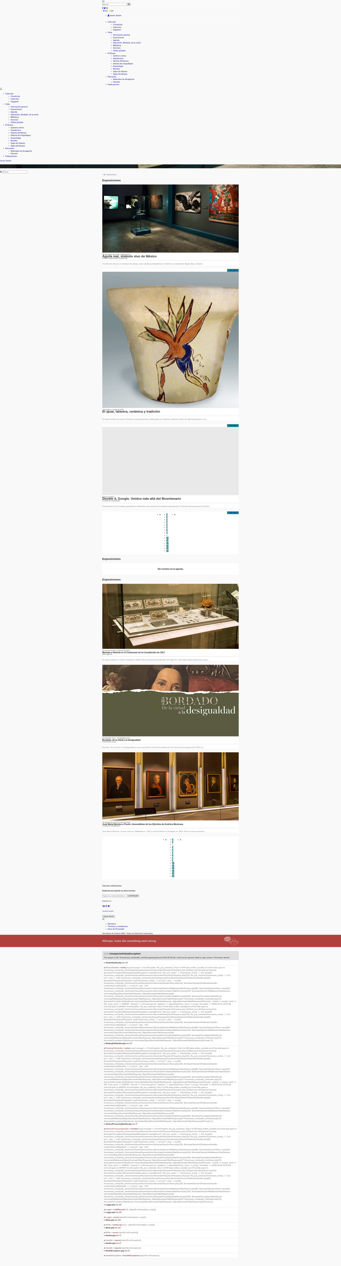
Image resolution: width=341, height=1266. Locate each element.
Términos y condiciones (118, 926)
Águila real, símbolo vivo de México (129, 256)
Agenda (116, 40)
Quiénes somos (119, 56)
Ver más (233, 270)
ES (106, 11)
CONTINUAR (133, 896)
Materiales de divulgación (123, 79)
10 (167, 538)
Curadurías (117, 24)
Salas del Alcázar (120, 74)
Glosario (116, 82)
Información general (121, 35)
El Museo (111, 53)
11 (167, 540)
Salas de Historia (120, 71)
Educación (112, 77)
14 (167, 548)
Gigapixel (117, 30)
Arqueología (118, 66)
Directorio (112, 924)
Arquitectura (118, 58)
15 (167, 551)
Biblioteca (117, 45)
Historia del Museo (121, 61)
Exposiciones (118, 37)
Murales (116, 69)
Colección (112, 22)
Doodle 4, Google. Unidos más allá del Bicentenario (141, 498)
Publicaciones (113, 84)
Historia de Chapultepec (123, 64)
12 (167, 543)
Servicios (117, 48)
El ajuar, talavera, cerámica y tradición (131, 411)
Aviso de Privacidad (116, 929)
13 (167, 546)
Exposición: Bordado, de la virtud (127, 43)
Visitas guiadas (119, 50)
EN (112, 11)
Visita (110, 32)
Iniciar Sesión (115, 15)
